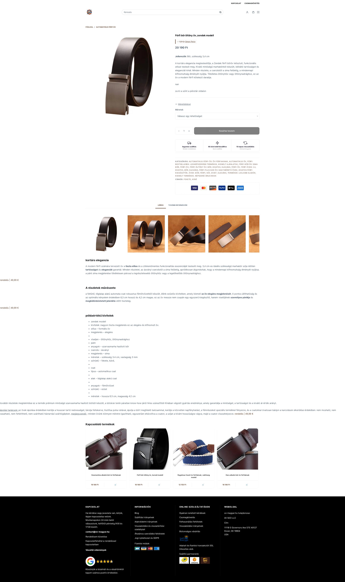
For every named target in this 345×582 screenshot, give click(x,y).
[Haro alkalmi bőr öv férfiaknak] (237, 449)
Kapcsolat (236, 3)
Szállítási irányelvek (144, 517)
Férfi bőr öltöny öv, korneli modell (150, 475)
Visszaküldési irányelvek (191, 526)
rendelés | (9, 280)
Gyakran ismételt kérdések (192, 513)
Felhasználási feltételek (190, 521)
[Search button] (220, 12)
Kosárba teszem (227, 131)
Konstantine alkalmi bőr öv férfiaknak (106, 475)
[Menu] (258, 12)
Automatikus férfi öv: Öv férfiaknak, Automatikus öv (217, 161)
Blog (137, 513)
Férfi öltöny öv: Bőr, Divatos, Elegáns (210, 167)
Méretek (179, 109)
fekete (187, 179)
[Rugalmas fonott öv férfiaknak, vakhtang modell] (193, 449)
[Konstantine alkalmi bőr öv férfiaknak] (106, 449)
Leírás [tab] (160, 205)
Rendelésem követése (96, 536)
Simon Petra (190, 41)
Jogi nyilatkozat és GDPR (147, 538)
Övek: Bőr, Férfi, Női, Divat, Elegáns (207, 173)
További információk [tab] (177, 205)
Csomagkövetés (251, 3)
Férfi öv (236, 167)
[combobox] (171, 12)
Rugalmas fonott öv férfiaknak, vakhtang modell (194, 476)
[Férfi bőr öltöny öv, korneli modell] (149, 449)
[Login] (247, 12)
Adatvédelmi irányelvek (146, 521)
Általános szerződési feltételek (150, 533)
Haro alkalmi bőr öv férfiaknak (237, 475)
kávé (194, 179)
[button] (183, 104)
